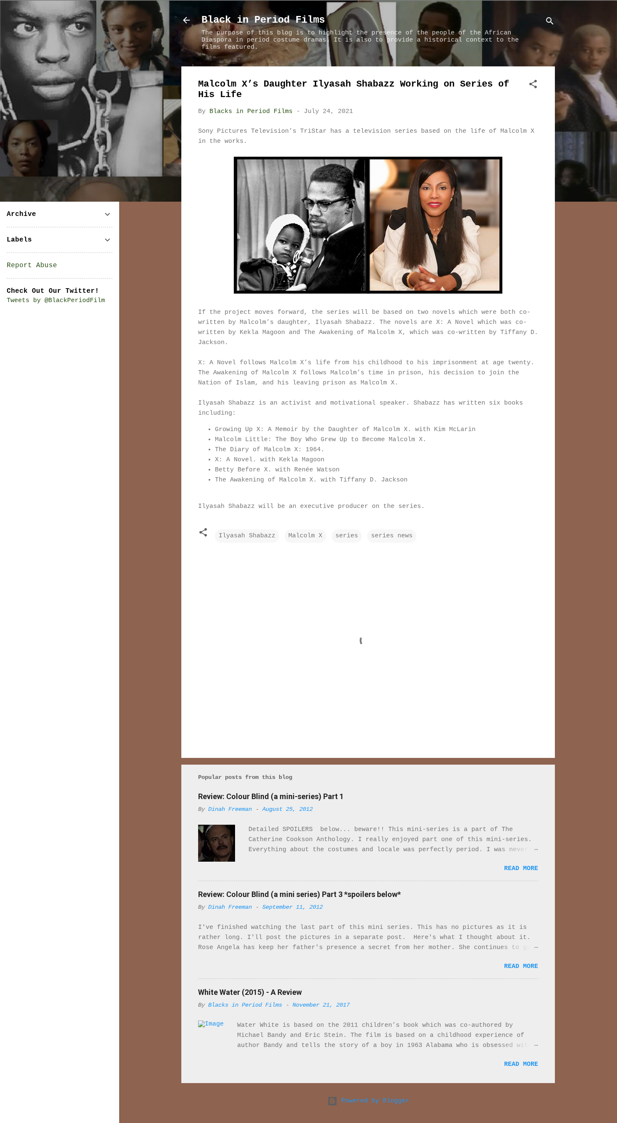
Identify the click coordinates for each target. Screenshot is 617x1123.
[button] (533, 86)
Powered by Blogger (373, 1101)
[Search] (550, 23)
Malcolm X (305, 535)
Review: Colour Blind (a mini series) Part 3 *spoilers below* (299, 894)
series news (392, 535)
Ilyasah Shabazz (247, 535)
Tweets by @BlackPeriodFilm (56, 300)
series (346, 535)
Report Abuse (32, 265)
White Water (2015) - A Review (250, 992)
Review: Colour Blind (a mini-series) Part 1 (271, 796)
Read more (521, 868)
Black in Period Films (263, 20)
